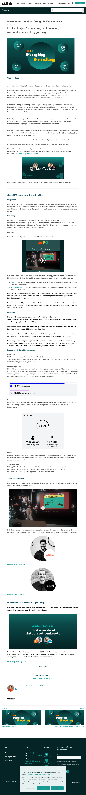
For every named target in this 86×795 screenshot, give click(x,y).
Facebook (47, 756)
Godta (43, 788)
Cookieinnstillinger (30, 788)
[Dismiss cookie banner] (63, 769)
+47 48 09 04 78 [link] (36, 756)
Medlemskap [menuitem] (21, 3)
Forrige (5, 708)
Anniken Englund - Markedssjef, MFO (30, 686)
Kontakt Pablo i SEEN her (16, 594)
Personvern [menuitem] (76, 782)
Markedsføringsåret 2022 (9, 726)
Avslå (57, 788)
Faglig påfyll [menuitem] (51, 3)
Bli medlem (80, 3)
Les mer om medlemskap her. (43, 678)
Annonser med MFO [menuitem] (64, 3)
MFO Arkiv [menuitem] (8, 760)
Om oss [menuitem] (30, 3)
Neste (81, 708)
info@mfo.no (35, 753)
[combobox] (66, 10)
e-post (53, 303)
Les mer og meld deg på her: (28, 153)
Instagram (48, 763)
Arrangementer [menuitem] (40, 3)
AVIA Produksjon (16, 287)
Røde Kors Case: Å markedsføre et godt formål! (69, 726)
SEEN (13, 282)
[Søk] (83, 10)
